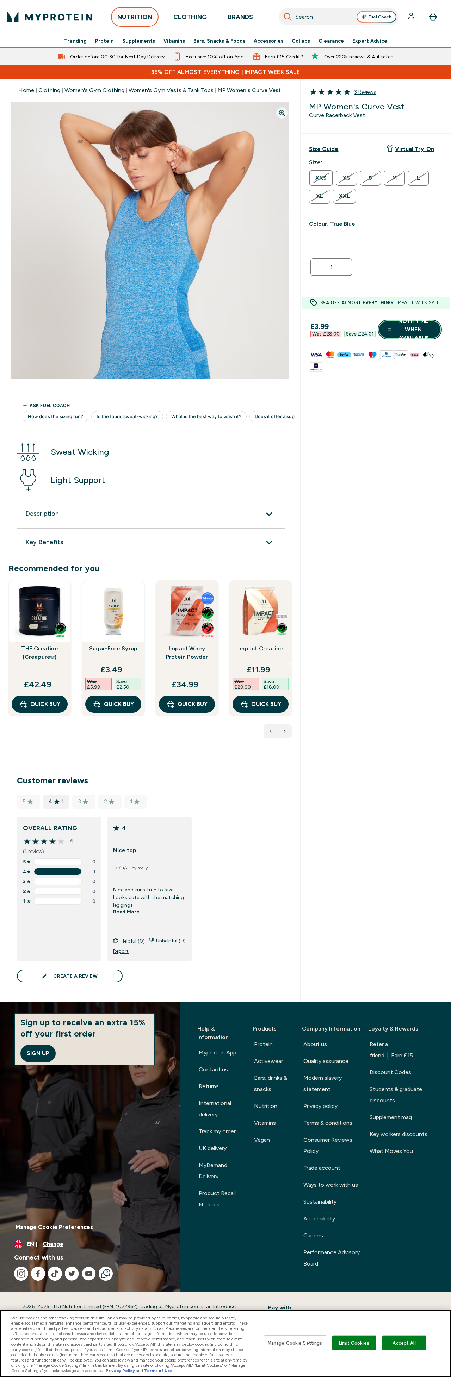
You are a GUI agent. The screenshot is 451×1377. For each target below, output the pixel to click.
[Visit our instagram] (21, 1274)
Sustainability (319, 1202)
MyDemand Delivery (213, 1170)
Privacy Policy (120, 1370)
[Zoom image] (282, 113)
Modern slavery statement (322, 1083)
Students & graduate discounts (396, 1094)
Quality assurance (325, 1061)
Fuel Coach (380, 16)
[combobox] (339, 16)
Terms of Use (158, 1370)
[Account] (411, 17)
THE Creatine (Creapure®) (39, 652)
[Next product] (285, 731)
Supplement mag (391, 1117)
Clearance (331, 40)
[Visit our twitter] (72, 1274)
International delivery (215, 1108)
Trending (75, 40)
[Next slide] (290, 663)
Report (121, 951)
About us (315, 1044)
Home (26, 90)
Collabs (301, 40)
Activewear (268, 1061)
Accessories (268, 40)
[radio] (321, 178)
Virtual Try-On (414, 149)
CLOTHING (190, 16)
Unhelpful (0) (171, 940)
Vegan (262, 1140)
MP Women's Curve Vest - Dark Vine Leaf (271, 90)
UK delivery (213, 1148)
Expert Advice (369, 40)
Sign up (38, 1053)
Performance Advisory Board (331, 1258)
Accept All (404, 1342)
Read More (126, 911)
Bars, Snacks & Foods (219, 40)
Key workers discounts (398, 1134)
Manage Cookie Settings (295, 1342)
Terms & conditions (327, 1123)
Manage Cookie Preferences (54, 1227)
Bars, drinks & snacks (270, 1083)
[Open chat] (106, 1274)
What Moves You (391, 1151)
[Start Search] (288, 16)
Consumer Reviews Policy (327, 1145)
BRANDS (240, 16)
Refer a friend (391, 1049)
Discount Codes (390, 1072)
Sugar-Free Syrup (113, 648)
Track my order (217, 1131)
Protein (104, 40)
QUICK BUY (45, 704)
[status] (331, 267)
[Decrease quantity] (318, 267)
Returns (209, 1086)
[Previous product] (271, 731)
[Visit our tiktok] (55, 1274)
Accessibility (319, 1219)
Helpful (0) (133, 941)
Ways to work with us (330, 1185)
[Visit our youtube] (89, 1274)
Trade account (321, 1168)
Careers (313, 1235)
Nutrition (265, 1106)
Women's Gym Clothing (94, 90)
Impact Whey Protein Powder (187, 652)
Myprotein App (217, 1053)
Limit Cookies (354, 1342)
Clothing (49, 90)
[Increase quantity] (344, 267)
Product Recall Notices (217, 1198)
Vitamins (174, 40)
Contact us (213, 1069)
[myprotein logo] (49, 17)
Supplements (138, 40)
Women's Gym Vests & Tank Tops (171, 90)
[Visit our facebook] (38, 1274)
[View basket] (433, 17)
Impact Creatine (260, 648)
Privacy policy (320, 1106)
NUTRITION (134, 16)
